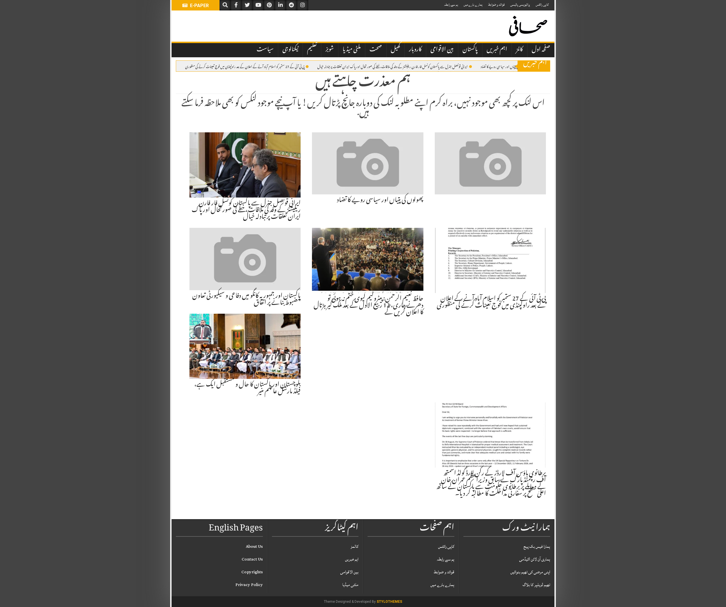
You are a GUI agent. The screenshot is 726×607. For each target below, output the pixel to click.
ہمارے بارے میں (473, 4)
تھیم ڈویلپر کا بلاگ (536, 585)
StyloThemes (389, 602)
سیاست (265, 50)
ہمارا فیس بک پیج (537, 546)
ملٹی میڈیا (352, 50)
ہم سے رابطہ (451, 4)
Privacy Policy (249, 585)
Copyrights (252, 572)
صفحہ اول (541, 50)
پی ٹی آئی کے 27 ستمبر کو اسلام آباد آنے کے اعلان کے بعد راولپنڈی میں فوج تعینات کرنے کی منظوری (244, 66)
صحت (376, 50)
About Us (254, 546)
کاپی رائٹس (542, 4)
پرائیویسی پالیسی (520, 4)
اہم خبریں (497, 50)
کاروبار (415, 50)
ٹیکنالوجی (290, 50)
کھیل (395, 50)
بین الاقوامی (442, 50)
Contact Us (252, 559)
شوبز (330, 50)
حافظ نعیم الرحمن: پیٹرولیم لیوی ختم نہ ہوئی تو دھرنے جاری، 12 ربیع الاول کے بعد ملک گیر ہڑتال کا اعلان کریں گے (368, 306)
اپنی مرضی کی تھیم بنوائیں (530, 572)
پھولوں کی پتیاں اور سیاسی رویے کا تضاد (504, 66)
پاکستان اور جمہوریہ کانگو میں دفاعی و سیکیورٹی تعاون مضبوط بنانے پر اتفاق (246, 299)
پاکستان (470, 50)
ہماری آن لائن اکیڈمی (534, 559)
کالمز (519, 50)
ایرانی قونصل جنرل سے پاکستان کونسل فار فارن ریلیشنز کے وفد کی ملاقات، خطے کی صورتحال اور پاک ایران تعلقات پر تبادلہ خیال (392, 66)
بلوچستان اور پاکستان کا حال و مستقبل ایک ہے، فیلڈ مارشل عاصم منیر (247, 388)
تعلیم (312, 50)
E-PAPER (199, 5)
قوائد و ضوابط (496, 4)
